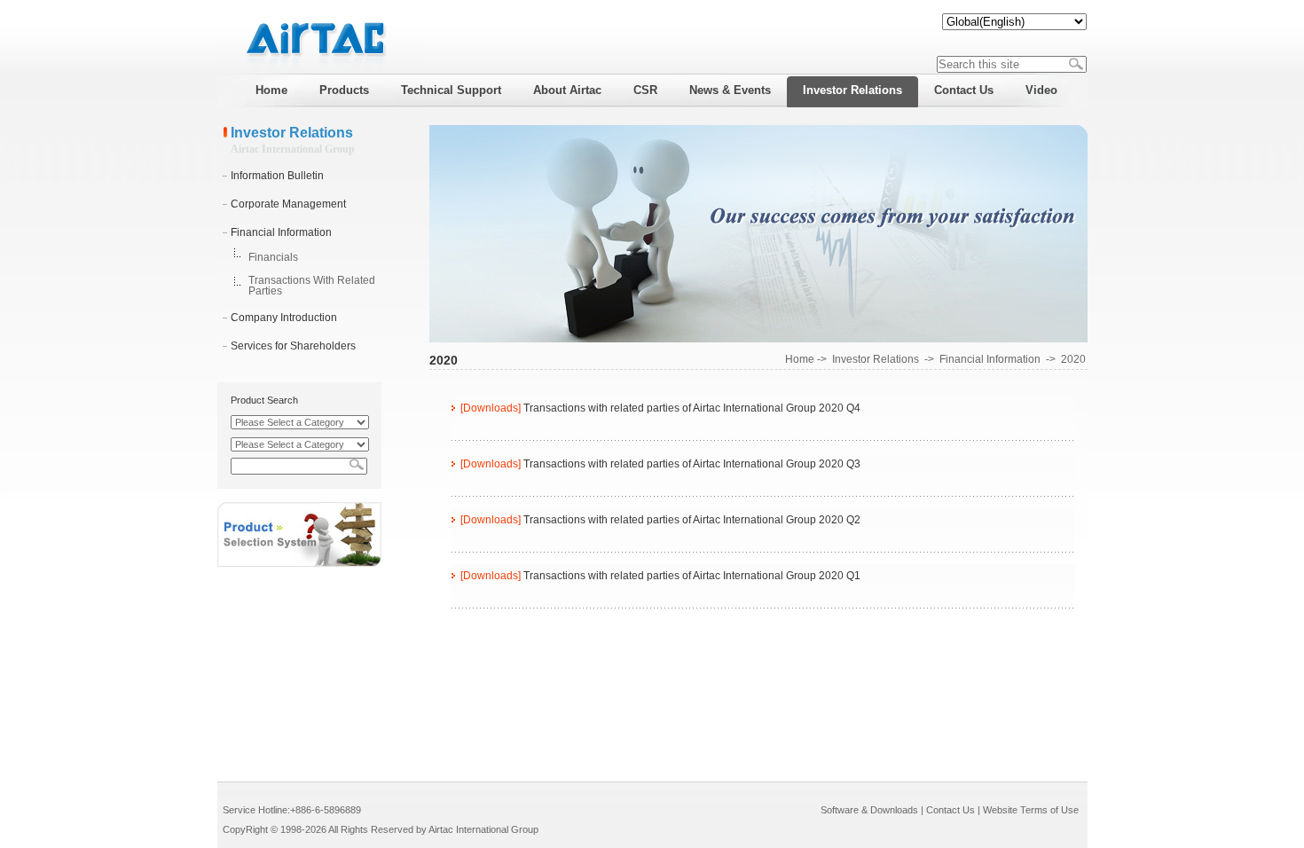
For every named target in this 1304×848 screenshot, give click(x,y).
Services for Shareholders (293, 346)
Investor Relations (875, 359)
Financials (273, 257)
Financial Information (281, 232)
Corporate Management (288, 204)
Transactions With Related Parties (311, 285)
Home (799, 359)
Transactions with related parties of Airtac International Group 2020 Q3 (691, 464)
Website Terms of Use (1031, 810)
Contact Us (950, 810)
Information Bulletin (277, 175)
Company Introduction (284, 317)
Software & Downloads (869, 810)
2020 (1073, 359)
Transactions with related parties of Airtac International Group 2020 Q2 (691, 520)
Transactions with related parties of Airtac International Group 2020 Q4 (691, 408)
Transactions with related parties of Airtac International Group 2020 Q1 (691, 575)
